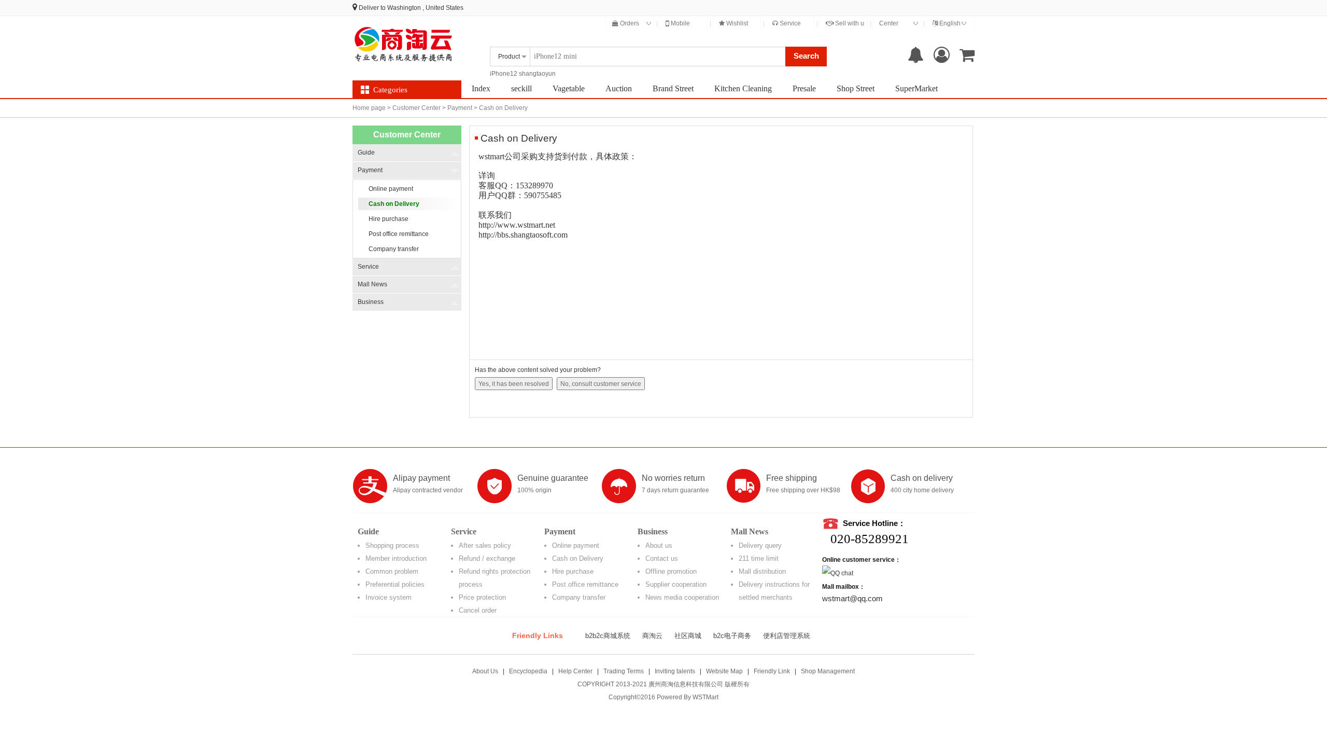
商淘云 (652, 636)
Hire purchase (573, 571)
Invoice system (388, 597)
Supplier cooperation (676, 584)
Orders (628, 23)
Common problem (391, 571)
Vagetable (569, 88)
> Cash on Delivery (501, 108)
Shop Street (855, 88)
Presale (804, 88)
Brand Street (673, 88)
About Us (485, 671)
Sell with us (850, 23)
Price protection (482, 597)
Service (789, 23)
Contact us (661, 558)
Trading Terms (623, 671)
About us (658, 545)
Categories (390, 90)
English (949, 23)
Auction (618, 88)
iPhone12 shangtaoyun (523, 73)
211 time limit (759, 558)
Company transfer (578, 597)
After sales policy (485, 545)
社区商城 (687, 636)
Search (806, 55)
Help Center (575, 671)
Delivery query (760, 545)
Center (888, 23)
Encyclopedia (528, 671)
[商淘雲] (404, 44)
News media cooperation (682, 597)
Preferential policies (395, 584)
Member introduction (396, 558)
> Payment (457, 108)
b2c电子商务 (732, 636)
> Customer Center (414, 108)
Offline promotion (671, 571)
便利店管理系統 (786, 636)
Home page (369, 108)
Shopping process (392, 545)
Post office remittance (585, 584)
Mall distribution (762, 571)
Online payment (575, 545)
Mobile (679, 23)
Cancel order (478, 610)
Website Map (724, 671)
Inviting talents (675, 671)
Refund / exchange (487, 558)
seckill (521, 88)
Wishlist (736, 23)
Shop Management (828, 671)
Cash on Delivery (577, 558)
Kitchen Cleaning (743, 88)
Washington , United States (425, 7)
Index (481, 88)
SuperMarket (916, 88)
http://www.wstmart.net (516, 224)
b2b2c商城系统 (607, 636)
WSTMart (705, 697)
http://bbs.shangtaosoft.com (523, 234)
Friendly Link (772, 671)
